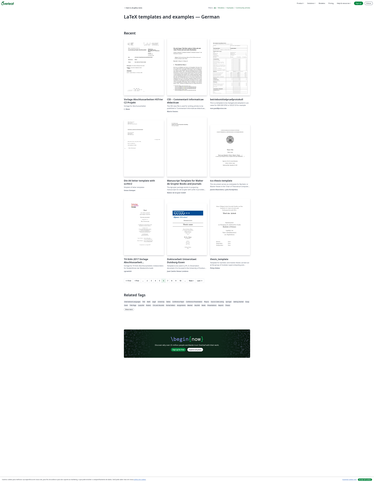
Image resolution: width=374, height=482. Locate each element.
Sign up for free (178, 350)
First (128, 281)
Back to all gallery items (133, 8)
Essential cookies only (349, 479)
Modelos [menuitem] (322, 3)
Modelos (221, 8)
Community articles (243, 8)
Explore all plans (195, 350)
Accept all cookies (365, 480)
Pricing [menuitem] (331, 3)
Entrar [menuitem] (368, 3)
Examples (230, 8)
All (215, 8)
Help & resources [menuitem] (343, 3)
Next (191, 281)
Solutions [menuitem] (310, 3)
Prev (136, 281)
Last (199, 281)
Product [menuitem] (300, 3)
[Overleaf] (7, 3)
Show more (129, 309)
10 (180, 281)
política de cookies (140, 479)
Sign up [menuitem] (358, 3)
